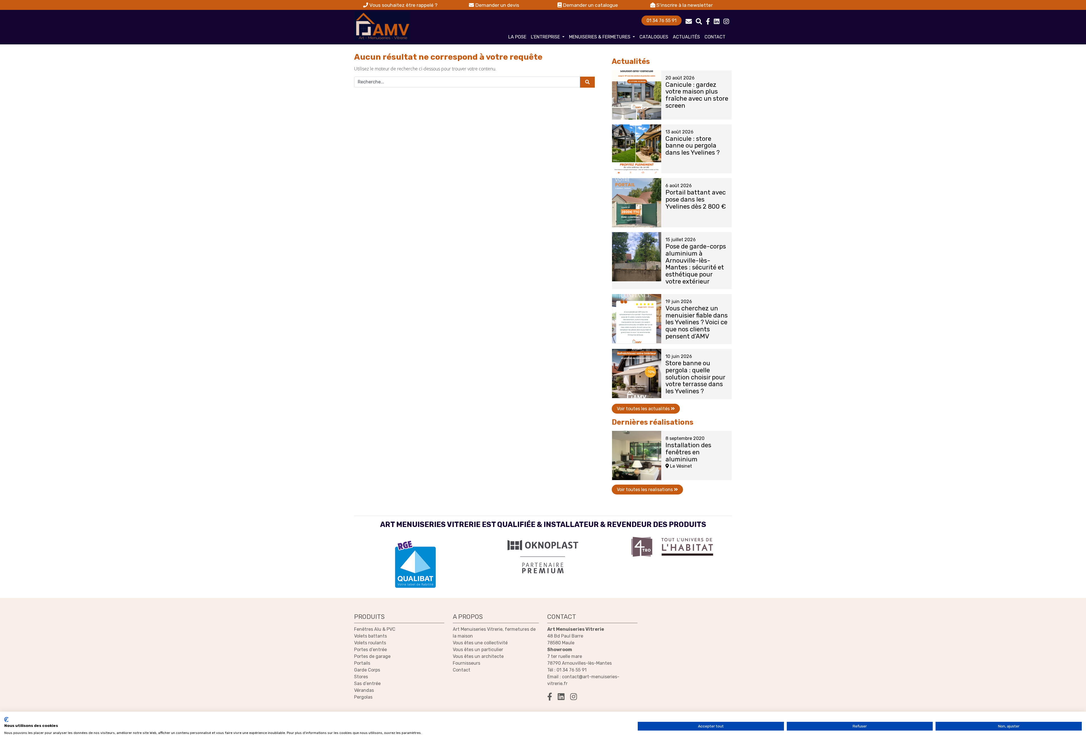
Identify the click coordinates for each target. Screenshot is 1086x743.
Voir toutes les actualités (644, 408)
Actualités (686, 37)
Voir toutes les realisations (645, 489)
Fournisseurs (466, 663)
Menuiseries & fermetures (600, 37)
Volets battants (370, 636)
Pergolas (363, 697)
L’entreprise (546, 37)
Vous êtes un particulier (478, 649)
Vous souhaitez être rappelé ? (403, 5)
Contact (714, 37)
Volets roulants (370, 642)
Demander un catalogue (590, 5)
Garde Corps (367, 670)
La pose (517, 37)
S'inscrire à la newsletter (684, 5)
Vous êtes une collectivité (480, 642)
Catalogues (653, 37)
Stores (361, 676)
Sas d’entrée (367, 683)
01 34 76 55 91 (661, 20)
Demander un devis (496, 5)
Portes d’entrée (370, 649)
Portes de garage (372, 656)
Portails (362, 663)
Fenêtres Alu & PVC (374, 629)
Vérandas (364, 690)
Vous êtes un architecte (478, 656)
